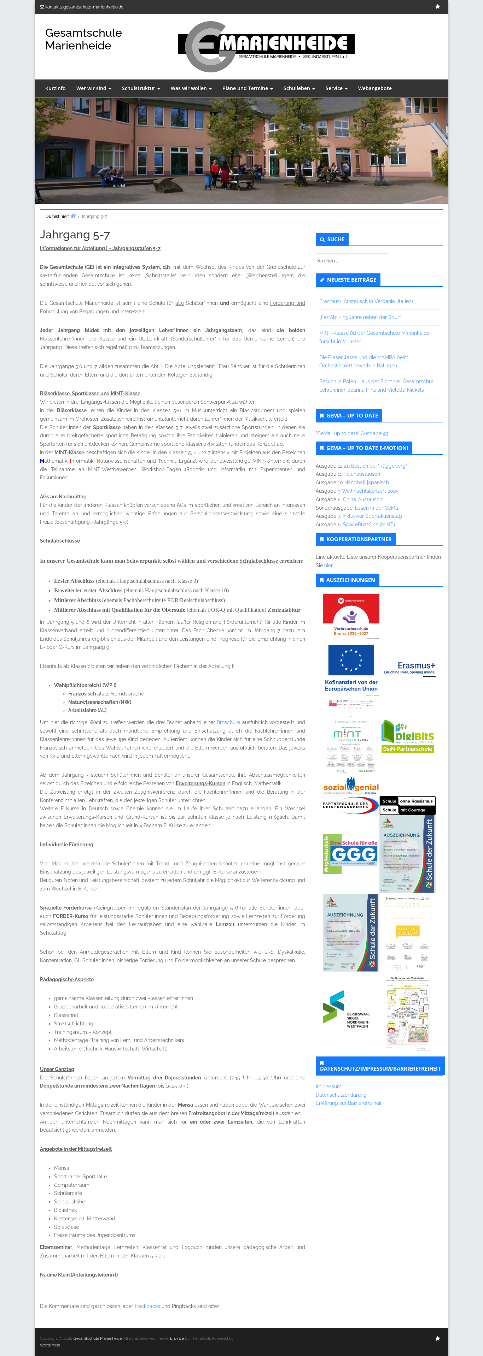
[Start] (73, 216)
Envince (177, 1338)
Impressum (329, 1086)
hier (328, 565)
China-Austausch (362, 499)
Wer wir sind (92, 88)
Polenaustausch (361, 474)
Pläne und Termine (245, 88)
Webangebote (375, 88)
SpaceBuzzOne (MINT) (369, 524)
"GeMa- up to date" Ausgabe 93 (352, 433)
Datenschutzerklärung (341, 1095)
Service (335, 88)
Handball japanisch (366, 482)
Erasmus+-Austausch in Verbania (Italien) (366, 301)
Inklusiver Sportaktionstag (372, 516)
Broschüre (228, 722)
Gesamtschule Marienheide (83, 39)
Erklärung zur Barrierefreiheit (349, 1103)
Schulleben (298, 88)
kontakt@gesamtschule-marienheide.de (84, 7)
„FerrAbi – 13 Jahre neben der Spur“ (360, 317)
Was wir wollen (189, 88)
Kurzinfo (55, 88)
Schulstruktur (139, 88)
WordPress (50, 1345)
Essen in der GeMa (376, 508)
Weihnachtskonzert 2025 (370, 491)
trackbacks (147, 1306)
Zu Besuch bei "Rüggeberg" (375, 466)
